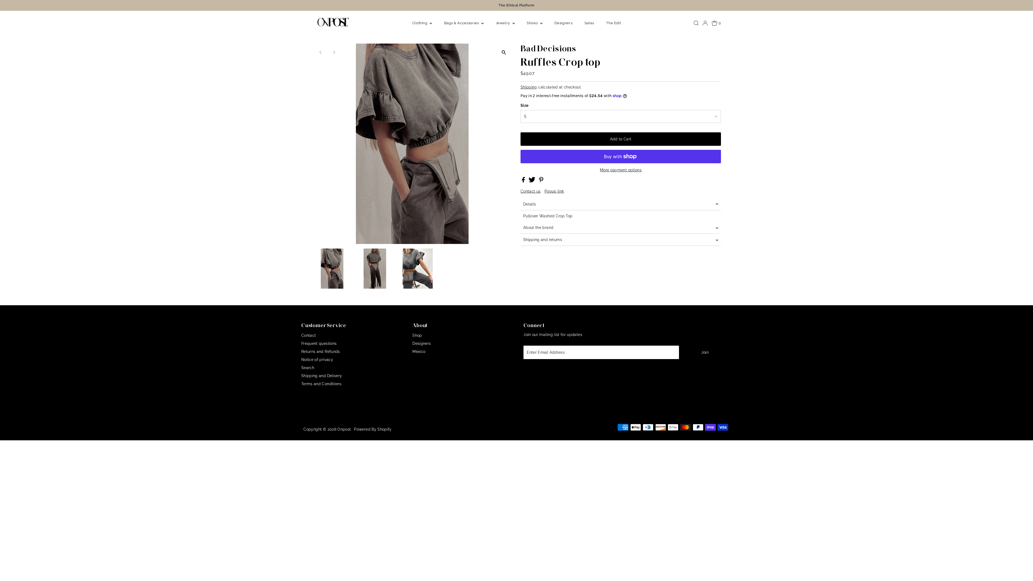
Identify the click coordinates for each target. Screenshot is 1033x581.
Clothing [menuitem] (420, 23)
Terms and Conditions (321, 384)
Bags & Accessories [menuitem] (462, 23)
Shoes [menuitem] (533, 23)
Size (524, 105)
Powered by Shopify (372, 429)
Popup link (554, 191)
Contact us (531, 191)
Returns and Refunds (320, 351)
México (418, 351)
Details (529, 204)
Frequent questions (319, 343)
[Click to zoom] (504, 52)
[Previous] (321, 52)
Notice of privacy (317, 359)
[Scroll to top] (1022, 570)
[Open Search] (696, 23)
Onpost (344, 429)
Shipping (529, 87)
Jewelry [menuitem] (503, 23)
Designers (421, 343)
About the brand (538, 227)
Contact (308, 335)
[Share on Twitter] (532, 181)
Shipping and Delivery (321, 376)
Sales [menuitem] (589, 23)
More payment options (621, 170)
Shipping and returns (542, 240)
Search (307, 368)
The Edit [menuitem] (613, 23)
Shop (417, 335)
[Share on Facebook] (524, 181)
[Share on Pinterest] (541, 181)
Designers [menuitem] (563, 23)
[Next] (334, 52)
